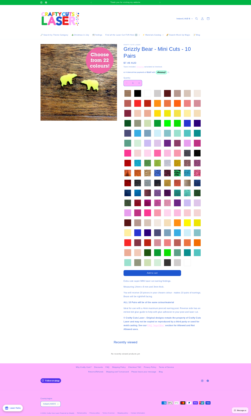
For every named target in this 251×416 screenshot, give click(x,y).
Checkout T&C (134, 367)
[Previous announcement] (91, 2)
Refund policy (82, 413)
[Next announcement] (160, 2)
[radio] (128, 93)
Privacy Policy (150, 367)
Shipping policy (122, 413)
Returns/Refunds (95, 372)
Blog (161, 372)
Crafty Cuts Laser (53, 413)
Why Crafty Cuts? (84, 367)
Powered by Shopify (67, 413)
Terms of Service (166, 367)
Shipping (140, 67)
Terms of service (108, 413)
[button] (122, 35)
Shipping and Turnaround (117, 372)
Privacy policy (95, 413)
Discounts (98, 367)
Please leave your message (143, 372)
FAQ (107, 367)
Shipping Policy (119, 367)
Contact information (138, 413)
